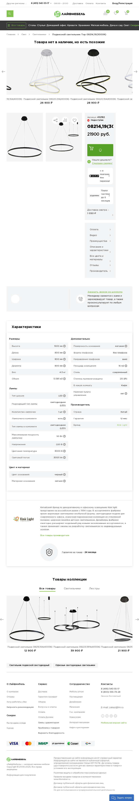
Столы (32, 25)
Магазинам (75, 707)
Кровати (72, 25)
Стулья (41, 25)
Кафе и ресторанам (79, 727)
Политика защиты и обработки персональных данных (80, 773)
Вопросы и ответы (47, 707)
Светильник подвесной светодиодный (29, 665)
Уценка (10, 728)
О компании (12, 692)
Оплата (89, 3)
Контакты (101, 3)
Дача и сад (116, 25)
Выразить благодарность (51, 733)
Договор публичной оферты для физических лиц (78, 783)
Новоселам (75, 717)
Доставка (78, 3)
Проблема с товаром (49, 728)
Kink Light (122, 425)
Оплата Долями (45, 717)
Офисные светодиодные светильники (75, 665)
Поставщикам (76, 697)
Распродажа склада (16, 723)
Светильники (72, 588)
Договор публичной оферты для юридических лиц (84, 788)
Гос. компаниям (77, 712)
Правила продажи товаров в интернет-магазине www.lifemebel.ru (77, 778)
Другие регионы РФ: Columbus (18, 3)
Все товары (47, 588)
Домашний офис (56, 25)
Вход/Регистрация (122, 3)
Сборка (42, 702)
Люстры (94, 588)
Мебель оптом (77, 692)
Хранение (84, 25)
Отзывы (10, 697)
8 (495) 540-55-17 (40, 3)
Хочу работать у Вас (17, 702)
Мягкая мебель (100, 25)
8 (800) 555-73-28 (110, 692)
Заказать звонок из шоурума (105, 292)
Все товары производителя (54, 535)
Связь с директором (48, 723)
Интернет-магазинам (79, 722)
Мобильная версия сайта (113, 723)
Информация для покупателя (21, 775)
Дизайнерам (75, 702)
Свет (127, 25)
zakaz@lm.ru (116, 707)
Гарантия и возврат (47, 697)
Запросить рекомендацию (20, 707)
